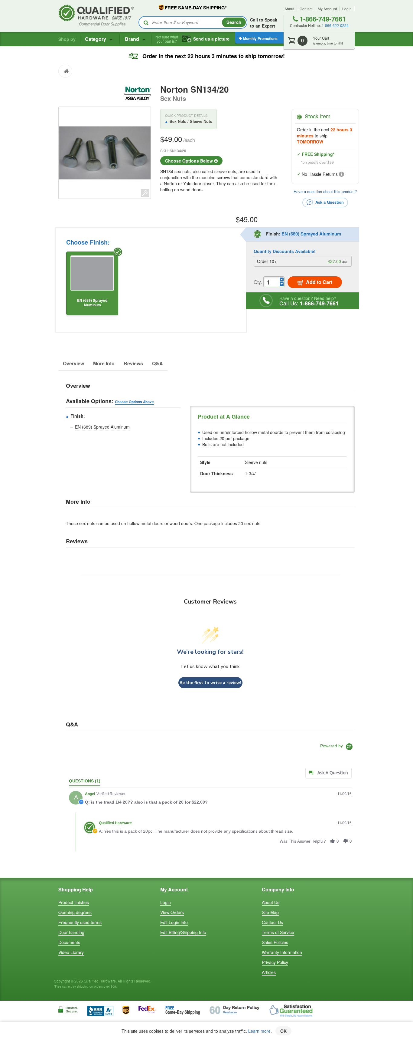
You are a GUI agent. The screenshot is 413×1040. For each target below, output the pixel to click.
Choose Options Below (189, 161)
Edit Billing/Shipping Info (183, 932)
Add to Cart (318, 281)
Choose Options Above (134, 401)
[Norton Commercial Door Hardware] (137, 93)
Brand (132, 38)
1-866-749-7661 (322, 19)
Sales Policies (275, 942)
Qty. (258, 281)
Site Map (270, 912)
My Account (327, 8)
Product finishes (73, 902)
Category (96, 38)
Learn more (259, 1031)
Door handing (71, 932)
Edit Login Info (174, 922)
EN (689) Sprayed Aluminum (102, 427)
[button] (332, 841)
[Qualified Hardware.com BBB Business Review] (100, 1010)
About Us (270, 902)
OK (283, 1031)
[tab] (328, 773)
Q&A (157, 363)
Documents (69, 942)
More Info (104, 363)
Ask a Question (329, 202)
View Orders (172, 912)
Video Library (71, 952)
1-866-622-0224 (335, 25)
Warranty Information (282, 952)
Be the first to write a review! (210, 683)
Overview (73, 363)
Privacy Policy (275, 962)
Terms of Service (278, 932)
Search (233, 22)
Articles (269, 972)
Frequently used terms (80, 922)
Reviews (133, 363)
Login (347, 8)
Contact (306, 8)
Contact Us (272, 922)
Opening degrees (75, 912)
